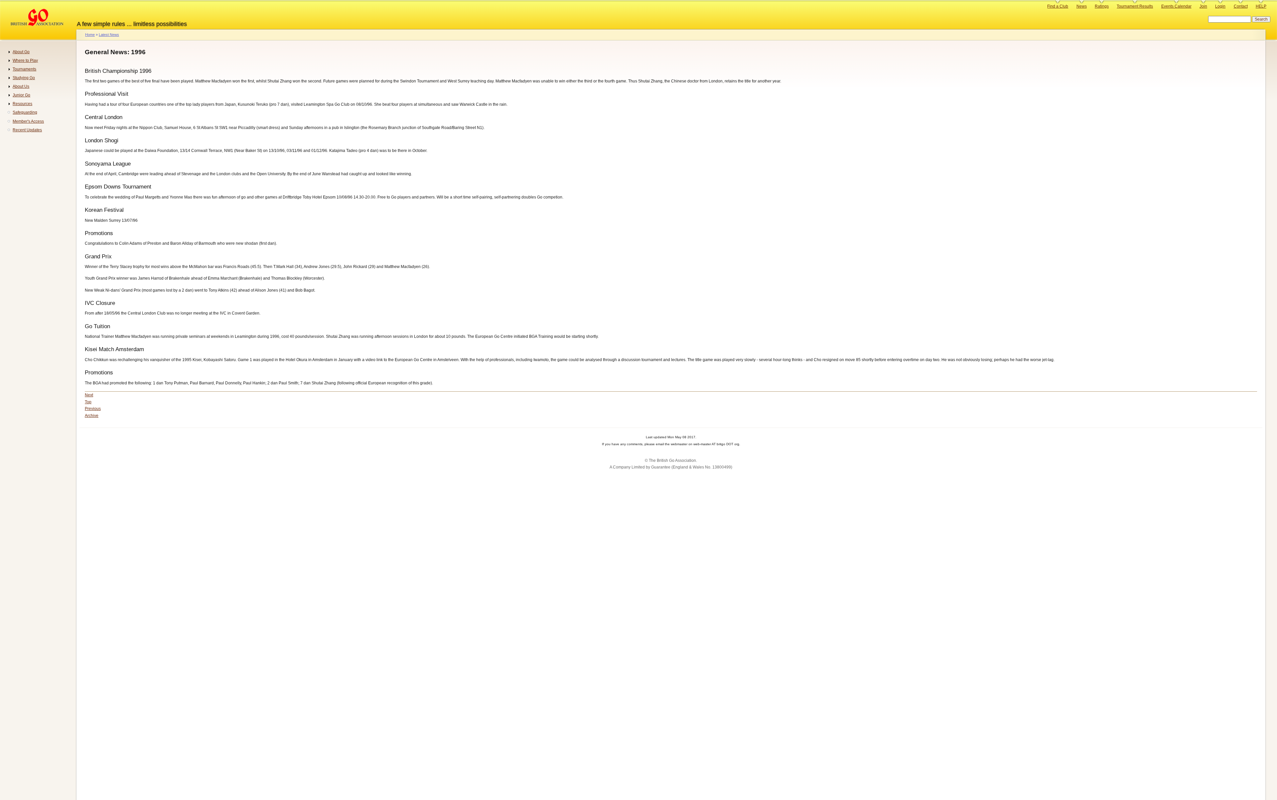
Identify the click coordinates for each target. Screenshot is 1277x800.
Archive (91, 415)
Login (1220, 6)
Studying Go (24, 77)
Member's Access (28, 121)
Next (89, 395)
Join (1203, 6)
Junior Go (21, 95)
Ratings (1102, 6)
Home (90, 35)
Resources (22, 103)
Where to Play (25, 60)
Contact (1241, 6)
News (1081, 6)
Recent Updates (27, 130)
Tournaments (24, 69)
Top (88, 402)
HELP (1261, 6)
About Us (21, 86)
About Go (21, 52)
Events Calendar (1176, 6)
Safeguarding (25, 112)
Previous (93, 408)
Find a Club (1057, 6)
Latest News (109, 35)
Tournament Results (1135, 6)
